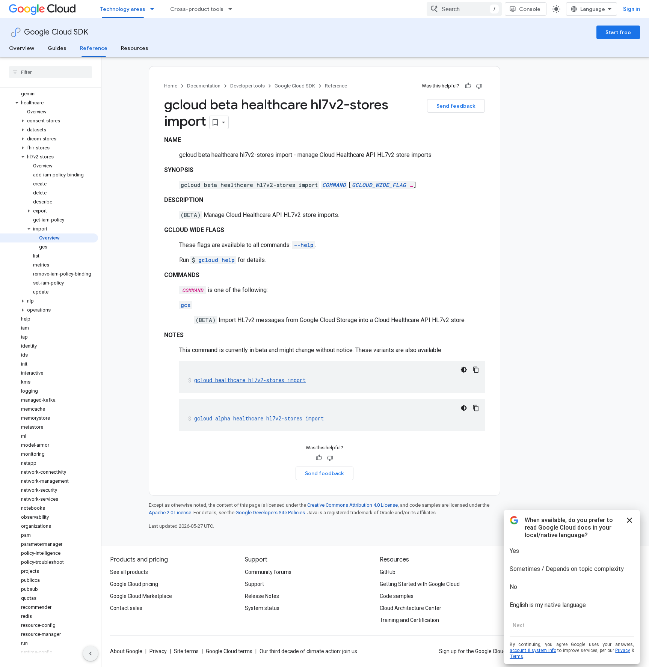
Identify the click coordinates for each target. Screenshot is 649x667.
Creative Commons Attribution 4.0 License (352, 505)
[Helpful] (468, 86)
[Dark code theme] (464, 370)
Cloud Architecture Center (410, 608)
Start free (618, 32)
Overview (21, 48)
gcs (185, 305)
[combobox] (464, 9)
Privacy (158, 651)
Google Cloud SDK (56, 32)
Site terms (186, 651)
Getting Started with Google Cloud (420, 584)
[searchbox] (50, 72)
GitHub (387, 572)
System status (262, 608)
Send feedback (455, 105)
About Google (126, 651)
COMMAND (334, 184)
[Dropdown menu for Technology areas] (154, 9)
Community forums (268, 572)
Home (170, 86)
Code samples (397, 596)
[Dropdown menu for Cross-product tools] (232, 9)
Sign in (631, 9)
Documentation (203, 86)
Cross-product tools (196, 9)
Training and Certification (409, 620)
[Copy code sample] (476, 370)
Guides (57, 48)
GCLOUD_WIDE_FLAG (379, 184)
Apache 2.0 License (170, 512)
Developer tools (247, 86)
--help (304, 244)
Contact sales (126, 608)
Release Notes (262, 596)
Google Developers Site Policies (270, 512)
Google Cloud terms (229, 651)
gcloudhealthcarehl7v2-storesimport (250, 380)
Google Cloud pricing (134, 584)
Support (254, 584)
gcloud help (216, 259)
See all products (129, 572)
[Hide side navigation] (90, 653)
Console (529, 9)
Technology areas (122, 9)
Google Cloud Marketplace (141, 596)
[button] (49, 102)
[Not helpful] (479, 86)
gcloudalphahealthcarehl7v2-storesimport (259, 418)
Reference (93, 48)
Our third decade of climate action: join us (308, 651)
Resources (134, 48)
